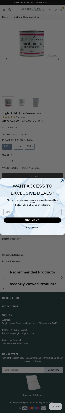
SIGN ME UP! (32, 220)
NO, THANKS (32, 228)
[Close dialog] (62, 181)
